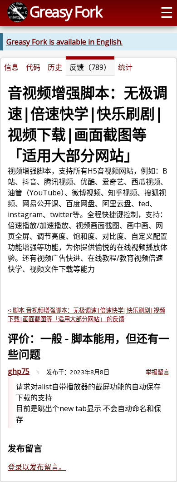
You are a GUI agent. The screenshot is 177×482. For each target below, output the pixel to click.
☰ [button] (166, 12)
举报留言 (157, 372)
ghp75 (19, 371)
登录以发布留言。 (37, 467)
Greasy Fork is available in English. (64, 42)
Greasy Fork (66, 11)
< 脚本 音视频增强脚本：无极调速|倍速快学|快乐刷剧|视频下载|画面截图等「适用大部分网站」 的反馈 (86, 314)
